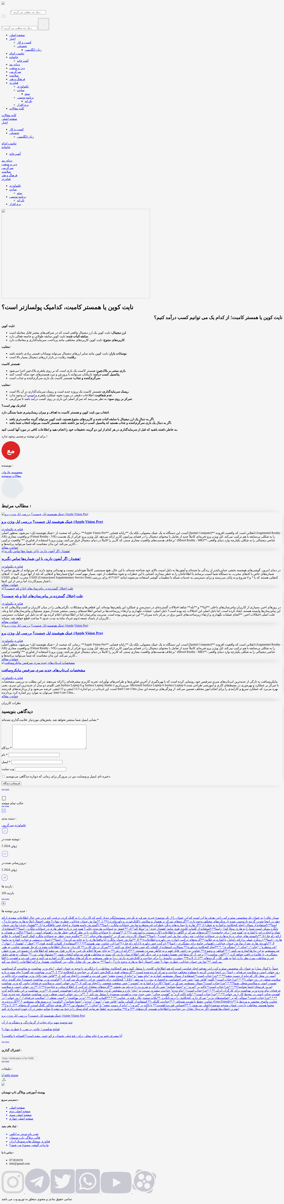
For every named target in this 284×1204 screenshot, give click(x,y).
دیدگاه (7, 748)
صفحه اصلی (17, 35)
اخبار (12, 38)
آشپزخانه (22, 60)
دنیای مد (14, 64)
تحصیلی (22, 46)
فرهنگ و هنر (17, 79)
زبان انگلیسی (33, 49)
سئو (27, 93)
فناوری (13, 82)
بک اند (28, 101)
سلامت (14, 75)
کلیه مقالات (16, 108)
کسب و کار (24, 42)
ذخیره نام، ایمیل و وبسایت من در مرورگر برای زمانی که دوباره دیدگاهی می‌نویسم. (58, 776)
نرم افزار (23, 104)
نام (5, 754)
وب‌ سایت (8, 769)
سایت (20, 90)
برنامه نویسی (25, 97)
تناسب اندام (16, 53)
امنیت (31, 395)
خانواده (13, 57)
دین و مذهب (17, 68)
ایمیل (6, 762)
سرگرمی (15, 71)
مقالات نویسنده (11, 476)
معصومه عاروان (12, 472)
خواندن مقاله (10, 547)
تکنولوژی (23, 86)
